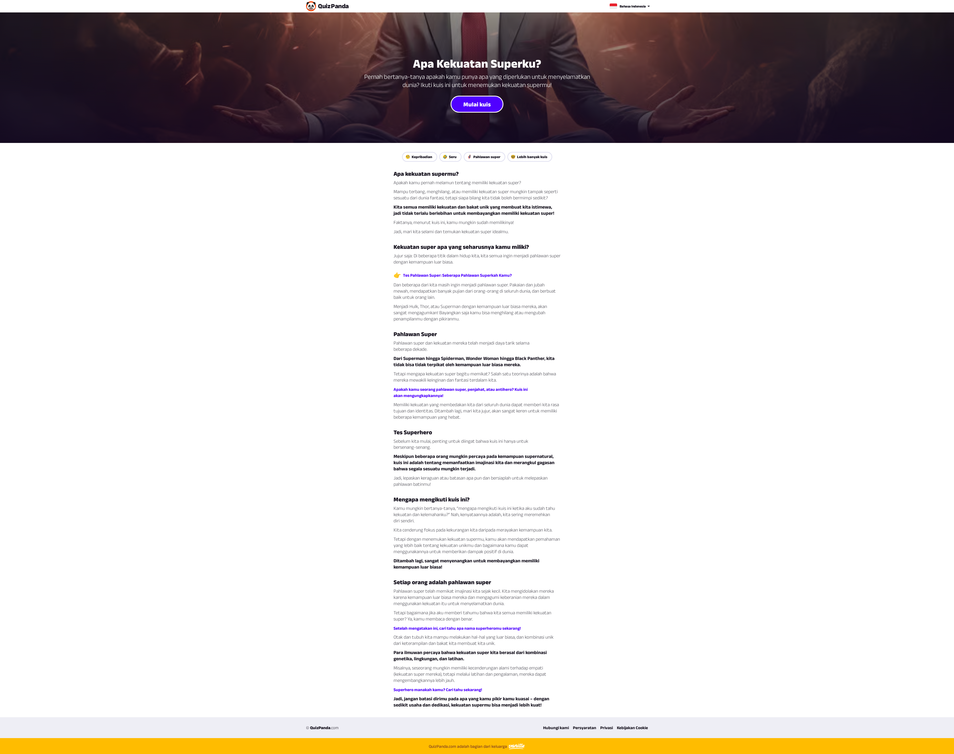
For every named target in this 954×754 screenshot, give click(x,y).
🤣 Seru (450, 157)
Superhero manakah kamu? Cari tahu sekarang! (438, 689)
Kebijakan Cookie (632, 727)
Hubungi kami (556, 727)
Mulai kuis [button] (477, 104)
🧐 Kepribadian (418, 157)
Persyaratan (584, 727)
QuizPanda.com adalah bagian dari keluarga (468, 746)
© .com (322, 727)
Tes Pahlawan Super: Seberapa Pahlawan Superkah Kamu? (457, 275)
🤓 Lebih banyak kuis (529, 157)
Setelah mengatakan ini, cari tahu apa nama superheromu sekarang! (457, 628)
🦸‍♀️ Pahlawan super (483, 157)
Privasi (606, 727)
